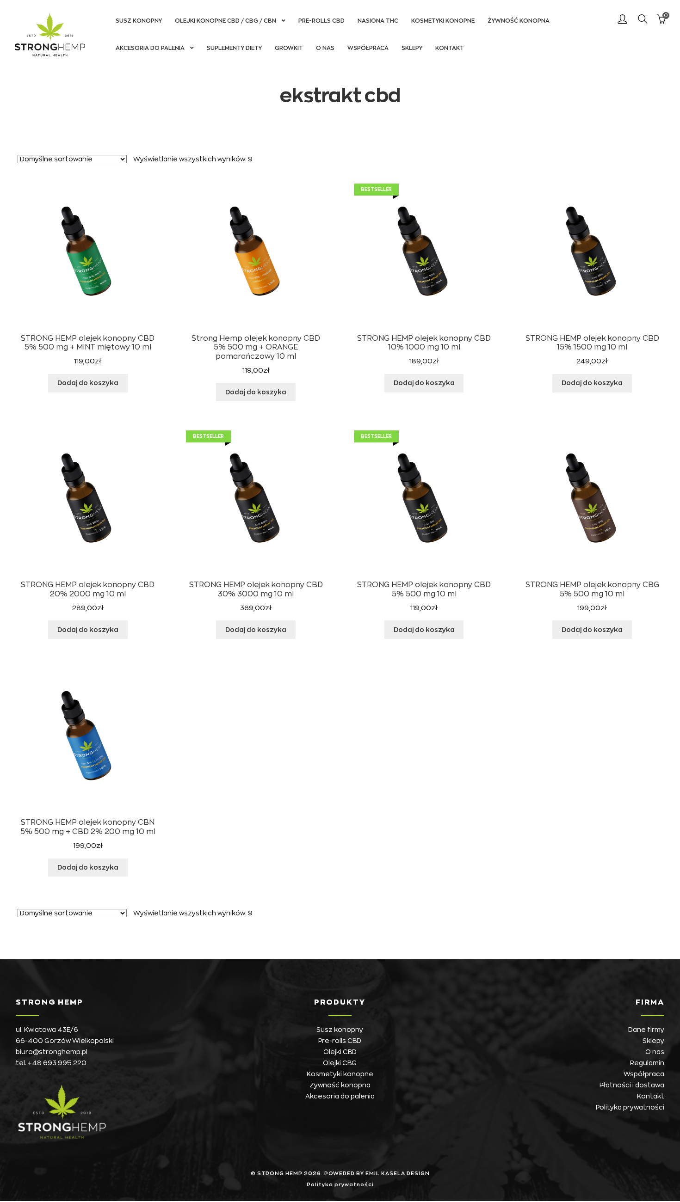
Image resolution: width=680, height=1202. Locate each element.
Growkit (289, 48)
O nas (325, 48)
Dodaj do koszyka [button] (87, 383)
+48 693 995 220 (57, 1063)
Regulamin (647, 1063)
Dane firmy (646, 1029)
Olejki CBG (340, 1063)
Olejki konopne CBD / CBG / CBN (225, 21)
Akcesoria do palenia (150, 48)
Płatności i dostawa (632, 1085)
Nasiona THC (378, 21)
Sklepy (412, 48)
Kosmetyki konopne (443, 21)
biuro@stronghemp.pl (51, 1052)
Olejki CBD (340, 1052)
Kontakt (449, 48)
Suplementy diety (234, 48)
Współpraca (368, 48)
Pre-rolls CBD (321, 21)
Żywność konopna (519, 21)
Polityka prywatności (630, 1107)
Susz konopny (139, 21)
